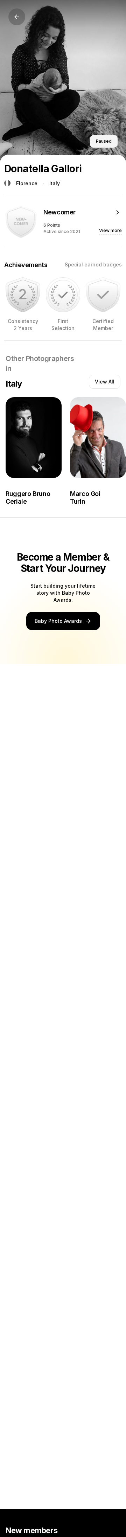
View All (104, 382)
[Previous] (16, 16)
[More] (117, 212)
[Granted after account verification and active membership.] (103, 294)
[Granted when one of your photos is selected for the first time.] (63, 294)
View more (110, 230)
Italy (54, 183)
